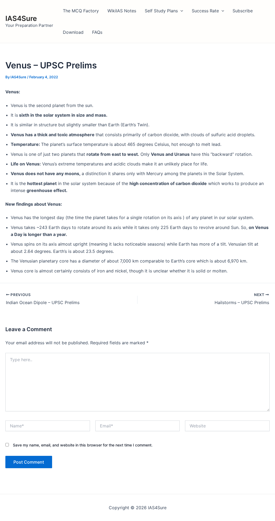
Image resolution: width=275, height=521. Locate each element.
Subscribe (243, 10)
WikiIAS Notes (121, 10)
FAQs (97, 32)
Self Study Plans (161, 10)
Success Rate (205, 10)
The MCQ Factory (81, 10)
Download (73, 32)
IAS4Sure (21, 18)
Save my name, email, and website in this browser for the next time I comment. (83, 445)
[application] (180, 10)
